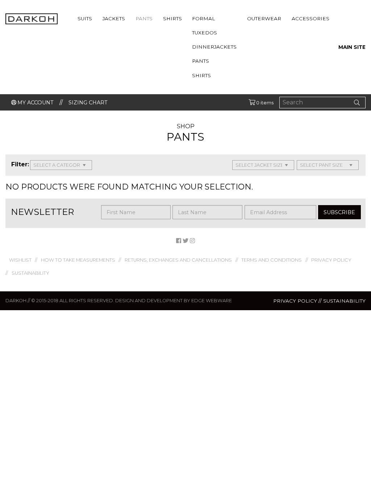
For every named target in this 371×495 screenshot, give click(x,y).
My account (35, 102)
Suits (85, 18)
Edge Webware (211, 300)
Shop (186, 126)
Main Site (352, 47)
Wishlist (20, 260)
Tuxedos (204, 33)
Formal (203, 18)
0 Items (264, 102)
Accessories (310, 18)
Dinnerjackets (214, 47)
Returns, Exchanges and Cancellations (178, 260)
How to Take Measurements (78, 260)
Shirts (172, 18)
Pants (144, 18)
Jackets (114, 18)
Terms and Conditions (271, 260)
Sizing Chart (88, 102)
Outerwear (264, 18)
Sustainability (30, 273)
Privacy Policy (331, 260)
